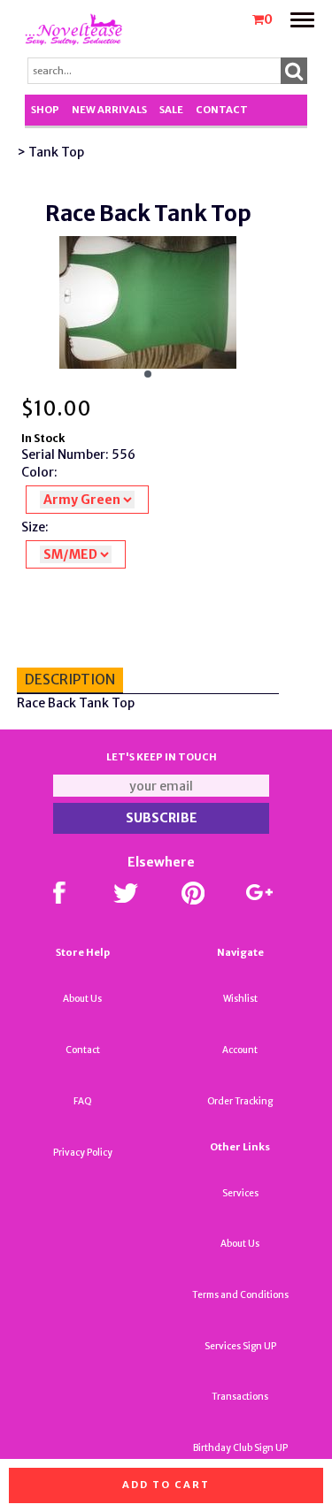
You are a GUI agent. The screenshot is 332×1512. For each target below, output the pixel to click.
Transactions (240, 1396)
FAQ (82, 1101)
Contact (222, 109)
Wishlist (240, 998)
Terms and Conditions (240, 1295)
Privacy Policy (82, 1152)
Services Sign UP (240, 1346)
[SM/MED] (76, 554)
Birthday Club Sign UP (240, 1448)
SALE (171, 109)
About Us (82, 998)
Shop (45, 109)
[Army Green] (87, 499)
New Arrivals (109, 109)
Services (240, 1193)
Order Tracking (240, 1101)
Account (240, 1050)
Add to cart (166, 1484)
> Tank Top (50, 152)
